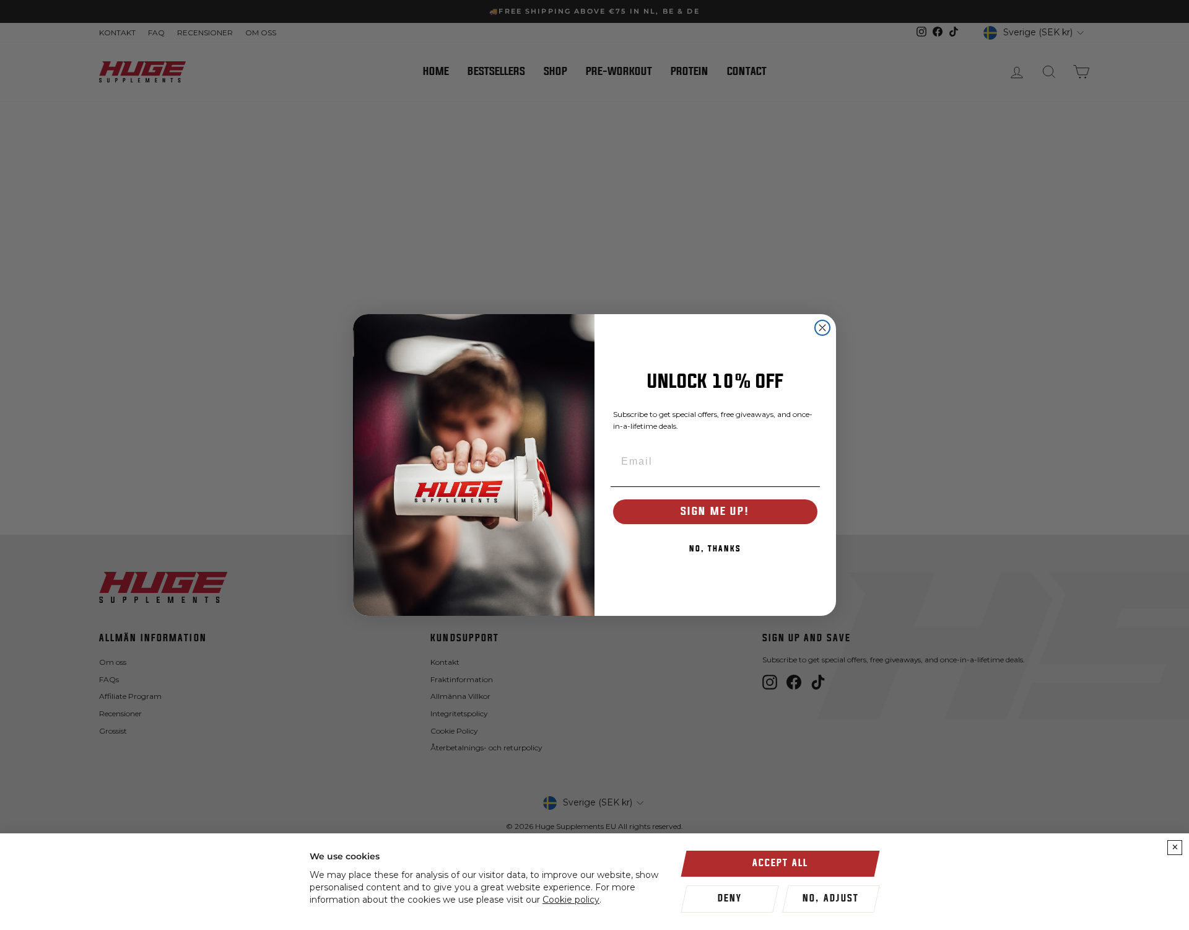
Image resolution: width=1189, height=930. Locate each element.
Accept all (780, 863)
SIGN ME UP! (715, 511)
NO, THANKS (715, 549)
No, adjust (831, 898)
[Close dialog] (822, 327)
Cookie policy (570, 899)
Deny (730, 898)
